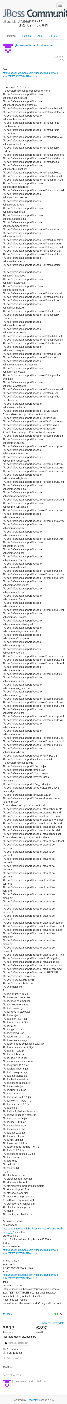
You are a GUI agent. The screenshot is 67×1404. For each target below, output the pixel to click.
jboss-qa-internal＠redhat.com (34, 45)
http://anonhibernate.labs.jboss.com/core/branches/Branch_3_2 (33, 1230)
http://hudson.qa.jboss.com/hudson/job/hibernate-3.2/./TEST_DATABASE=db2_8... (31, 74)
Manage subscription (17, 1342)
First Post (11, 36)
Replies (26, 36)
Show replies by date (52, 1323)
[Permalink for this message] (63, 59)
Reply (8, 1314)
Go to (52, 36)
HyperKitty (32, 1400)
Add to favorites (15, 1358)
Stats (40, 36)
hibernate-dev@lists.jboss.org (19, 1336)
